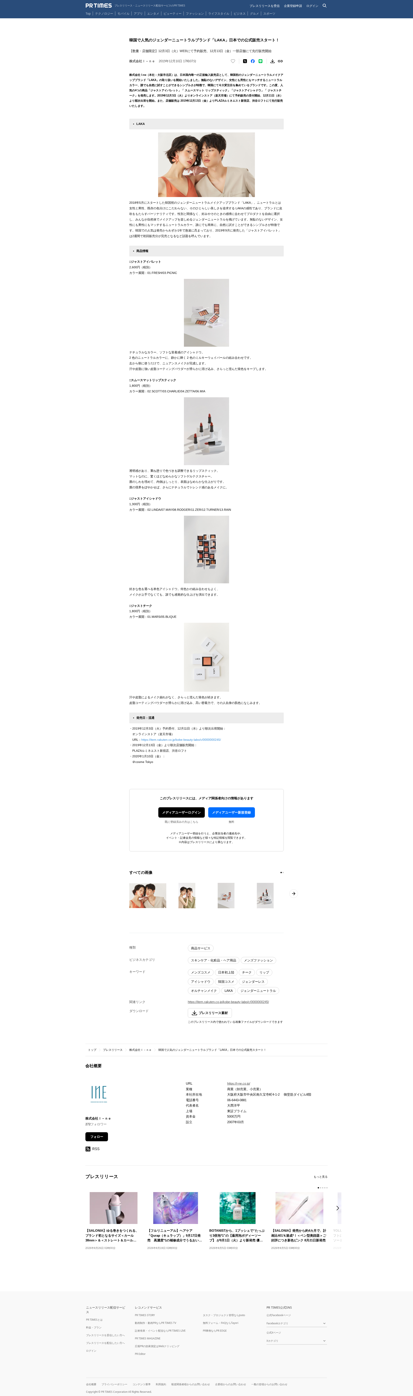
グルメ (254, 13)
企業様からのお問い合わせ (230, 1384)
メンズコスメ (200, 972)
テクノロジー (104, 13)
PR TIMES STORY (145, 1315)
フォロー (96, 1136)
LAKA (229, 990)
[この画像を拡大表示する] (147, 895)
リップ (264, 972)
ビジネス (240, 13)
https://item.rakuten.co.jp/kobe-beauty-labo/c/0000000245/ (181, 739)
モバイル (123, 13)
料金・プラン (94, 1327)
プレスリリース (113, 1049)
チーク (247, 972)
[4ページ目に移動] (324, 1187)
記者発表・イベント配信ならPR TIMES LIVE (160, 1330)
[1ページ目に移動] (281, 872)
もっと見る (321, 1176)
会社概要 (91, 1384)
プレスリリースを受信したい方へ (105, 1335)
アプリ (138, 13)
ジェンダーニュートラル (258, 990)
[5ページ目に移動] (327, 1187)
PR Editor (140, 1354)
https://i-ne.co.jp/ (238, 1083)
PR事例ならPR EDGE (215, 1330)
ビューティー (172, 13)
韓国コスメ (226, 981)
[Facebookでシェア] (252, 61)
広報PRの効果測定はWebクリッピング (157, 1346)
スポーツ (269, 13)
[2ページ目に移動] (283, 872)
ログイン (312, 6)
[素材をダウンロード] (272, 61)
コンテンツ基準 (142, 1384)
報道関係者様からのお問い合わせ (190, 1384)
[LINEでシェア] (260, 61)
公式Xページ (274, 1332)
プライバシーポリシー (114, 1384)
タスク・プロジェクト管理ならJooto (224, 1315)
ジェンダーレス (253, 981)
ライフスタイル (218, 13)
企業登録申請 (293, 6)
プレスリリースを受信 (265, 6)
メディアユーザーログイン (181, 812)
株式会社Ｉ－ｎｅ (140, 1049)
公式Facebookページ (279, 1315)
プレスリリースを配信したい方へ (105, 1343)
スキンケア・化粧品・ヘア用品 (213, 960)
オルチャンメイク (204, 990)
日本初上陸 (226, 972)
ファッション (195, 13)
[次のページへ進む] (293, 893)
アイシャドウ (200, 981)
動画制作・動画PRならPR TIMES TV (155, 1323)
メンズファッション (258, 960)
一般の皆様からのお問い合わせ (269, 1384)
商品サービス (200, 948)
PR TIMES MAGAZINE (147, 1338)
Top (88, 13)
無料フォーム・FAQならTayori (220, 1323)
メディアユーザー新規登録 (231, 812)
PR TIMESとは (94, 1319)
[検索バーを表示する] (325, 6)
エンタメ (153, 13)
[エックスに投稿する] (245, 61)
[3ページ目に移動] (322, 1187)
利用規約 (161, 1384)
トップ (92, 1049)
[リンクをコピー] (280, 61)
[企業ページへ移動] (98, 1095)
